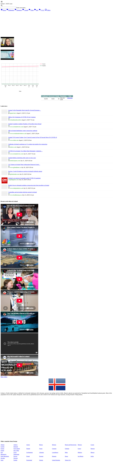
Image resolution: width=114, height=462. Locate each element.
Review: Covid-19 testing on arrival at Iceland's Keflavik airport (25, 171)
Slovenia (16, 458)
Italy (36, 10)
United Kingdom (56, 460)
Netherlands (16, 454)
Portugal (41, 456)
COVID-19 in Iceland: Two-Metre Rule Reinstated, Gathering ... (25, 151)
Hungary (93, 448)
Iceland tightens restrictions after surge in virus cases (22, 157)
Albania (2, 444)
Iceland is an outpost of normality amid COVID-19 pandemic (24, 178)
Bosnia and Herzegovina (70, 444)
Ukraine (41, 460)
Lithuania (41, 452)
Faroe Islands (17, 448)
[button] (57, 2)
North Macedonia (5, 456)
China (31, 10)
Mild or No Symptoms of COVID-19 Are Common (22, 117)
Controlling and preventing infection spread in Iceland (22, 192)
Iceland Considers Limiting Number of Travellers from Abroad (24, 124)
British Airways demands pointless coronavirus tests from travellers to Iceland (28, 185)
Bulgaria (80, 444)
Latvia (15, 452)
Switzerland (29, 460)
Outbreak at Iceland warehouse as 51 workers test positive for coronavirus (27, 144)
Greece (79, 448)
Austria (28, 444)
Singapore (18, 10)
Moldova (80, 452)
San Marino (80, 456)
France (40, 448)
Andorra (15, 444)
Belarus (41, 444)
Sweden (15, 460)
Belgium (54, 444)
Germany (54, 448)
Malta (66, 452)
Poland (28, 456)
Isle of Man (16, 450)
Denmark (16, 446)
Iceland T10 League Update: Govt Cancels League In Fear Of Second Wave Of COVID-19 (32, 137)
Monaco (92, 452)
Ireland (2, 450)
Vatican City (68, 460)
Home (3, 10)
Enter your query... (21, 7)
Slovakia (3, 458)
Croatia (92, 444)
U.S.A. (41, 10)
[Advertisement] (57, 23)
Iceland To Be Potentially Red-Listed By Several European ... (24, 110)
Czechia (2, 446)
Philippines (10, 10)
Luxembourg (55, 452)
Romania (54, 456)
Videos (47, 10)
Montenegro (3, 454)
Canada (25, 10)
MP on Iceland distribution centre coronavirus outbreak (22, 130)
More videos (4, 377)
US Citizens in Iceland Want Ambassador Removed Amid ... (24, 164)
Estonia (2, 448)
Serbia (92, 456)
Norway (15, 456)
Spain (2, 460)
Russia (66, 456)
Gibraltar (67, 448)
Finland (28, 448)
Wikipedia (70, 98)
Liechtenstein (29, 452)
